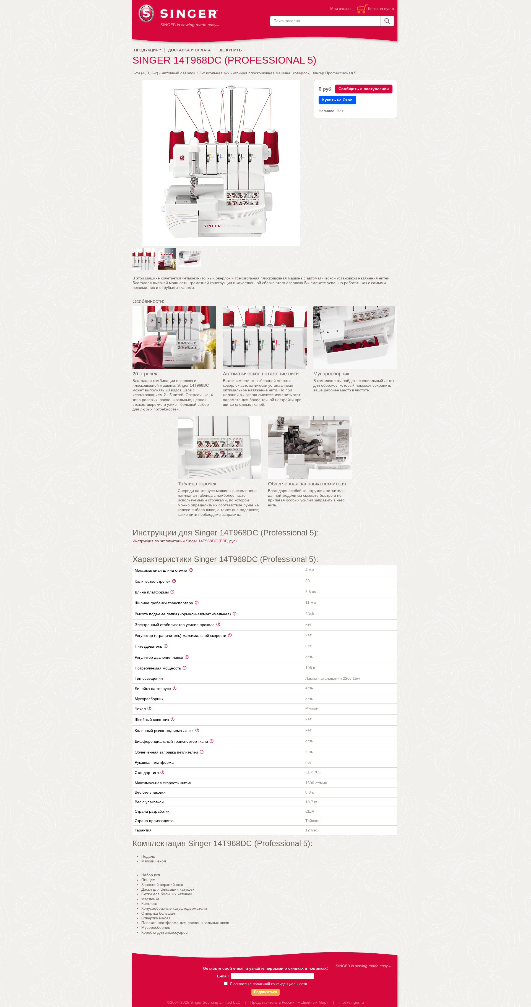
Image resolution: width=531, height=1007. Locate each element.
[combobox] (325, 21)
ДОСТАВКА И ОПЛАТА (189, 50)
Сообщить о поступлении (364, 89)
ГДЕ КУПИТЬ (229, 50)
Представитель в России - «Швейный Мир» (289, 1002)
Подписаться (265, 992)
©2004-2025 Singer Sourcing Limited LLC (203, 1002)
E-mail (223, 976)
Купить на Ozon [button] (337, 100)
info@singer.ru (351, 1002)
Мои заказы (340, 8)
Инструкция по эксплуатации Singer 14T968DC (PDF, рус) (184, 541)
